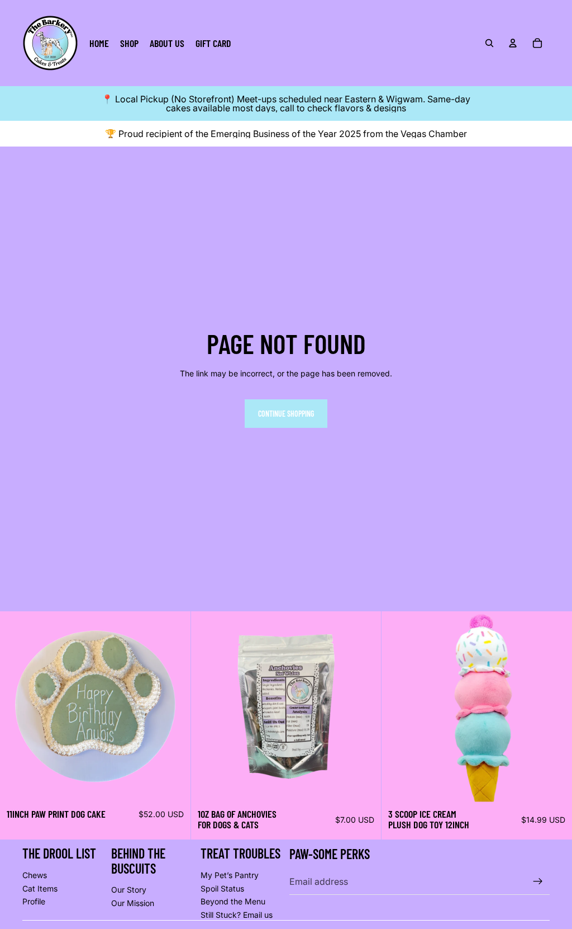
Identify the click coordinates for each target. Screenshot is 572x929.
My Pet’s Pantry (230, 875)
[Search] (489, 43)
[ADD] (364, 785)
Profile (33, 901)
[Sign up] (538, 881)
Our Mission (132, 903)
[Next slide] (173, 706)
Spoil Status (222, 888)
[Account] (512, 43)
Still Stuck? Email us (237, 914)
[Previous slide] (17, 706)
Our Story (128, 889)
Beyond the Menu (233, 901)
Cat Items (40, 888)
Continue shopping (286, 413)
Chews (34, 875)
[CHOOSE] (173, 785)
